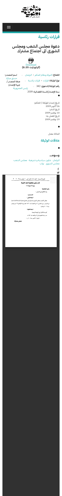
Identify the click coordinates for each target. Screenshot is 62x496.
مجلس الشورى (53, 163)
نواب (42, 163)
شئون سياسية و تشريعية (40, 160)
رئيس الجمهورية (20, 88)
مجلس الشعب (20, 160)
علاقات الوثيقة (50, 140)
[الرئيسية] (31, 11)
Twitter (58, 172)
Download (31, 65)
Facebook (58, 169)
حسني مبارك (11, 78)
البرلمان (56, 160)
